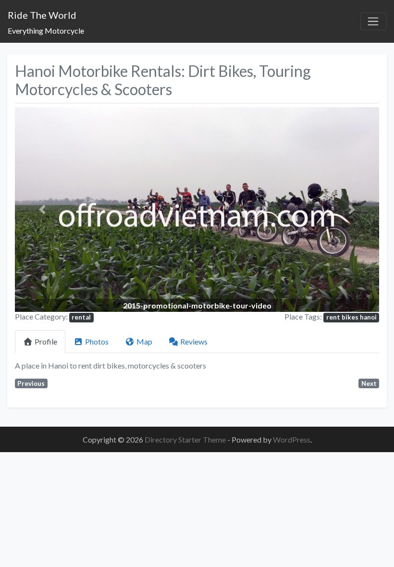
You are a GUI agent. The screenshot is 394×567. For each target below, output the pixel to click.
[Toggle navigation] (373, 21)
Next (369, 383)
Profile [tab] (46, 341)
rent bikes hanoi (351, 317)
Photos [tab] (97, 341)
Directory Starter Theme (186, 439)
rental (81, 317)
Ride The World (42, 15)
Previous (31, 383)
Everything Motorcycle (46, 30)
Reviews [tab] (194, 341)
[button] (42, 209)
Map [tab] (144, 341)
